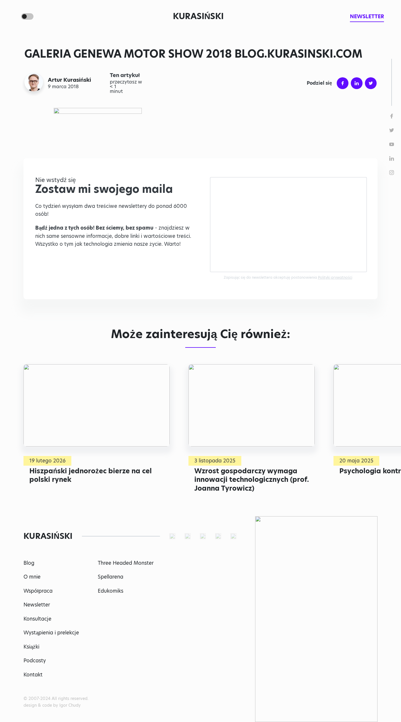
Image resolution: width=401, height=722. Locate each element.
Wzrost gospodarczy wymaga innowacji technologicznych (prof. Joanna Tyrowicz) (251, 479)
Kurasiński (198, 16)
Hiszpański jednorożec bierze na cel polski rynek (90, 475)
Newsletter (36, 604)
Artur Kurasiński (69, 80)
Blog (28, 562)
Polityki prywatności (335, 277)
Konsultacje (37, 618)
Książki (31, 646)
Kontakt (33, 674)
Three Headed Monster (126, 562)
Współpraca (38, 590)
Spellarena (110, 576)
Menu (12, 16)
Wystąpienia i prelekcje (51, 632)
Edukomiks (110, 590)
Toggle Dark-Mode (27, 16)
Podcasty (34, 660)
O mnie (32, 576)
